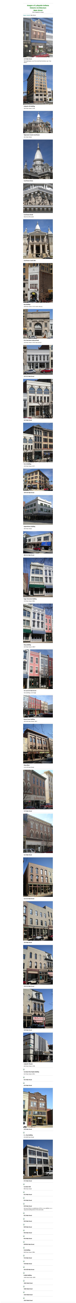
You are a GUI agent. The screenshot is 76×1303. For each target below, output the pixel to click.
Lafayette (28, 15)
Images (24, 15)
